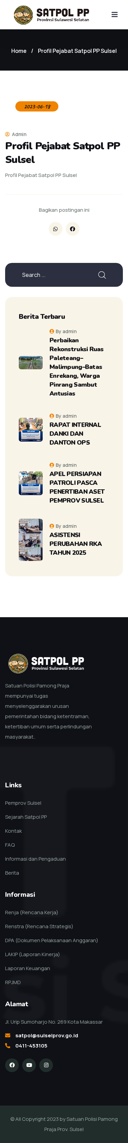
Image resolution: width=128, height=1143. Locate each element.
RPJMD (13, 982)
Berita (12, 872)
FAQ (10, 844)
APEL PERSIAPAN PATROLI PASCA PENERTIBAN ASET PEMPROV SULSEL (76, 487)
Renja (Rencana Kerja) (31, 912)
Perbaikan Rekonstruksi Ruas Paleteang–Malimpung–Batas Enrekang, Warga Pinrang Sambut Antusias (76, 367)
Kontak (13, 830)
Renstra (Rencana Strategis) (39, 926)
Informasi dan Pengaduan (35, 858)
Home (19, 51)
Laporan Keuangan (27, 968)
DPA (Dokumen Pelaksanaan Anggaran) (51, 940)
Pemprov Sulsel (23, 802)
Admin (19, 134)
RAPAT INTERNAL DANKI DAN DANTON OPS (75, 434)
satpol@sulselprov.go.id (46, 1035)
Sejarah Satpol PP (26, 816)
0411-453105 (31, 1045)
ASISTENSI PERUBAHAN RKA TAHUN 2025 (75, 544)
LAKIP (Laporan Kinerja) (32, 954)
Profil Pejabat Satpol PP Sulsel (77, 51)
